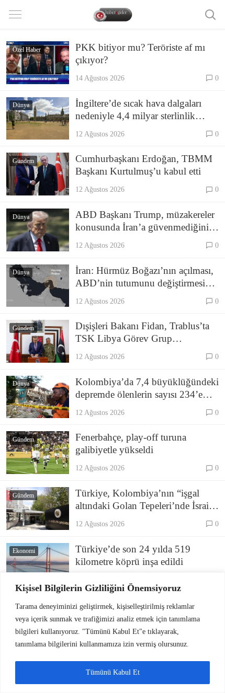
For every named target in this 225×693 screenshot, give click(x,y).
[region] (112, 632)
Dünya (21, 105)
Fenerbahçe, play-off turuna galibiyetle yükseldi (130, 443)
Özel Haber (27, 49)
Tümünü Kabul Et (113, 672)
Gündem (23, 161)
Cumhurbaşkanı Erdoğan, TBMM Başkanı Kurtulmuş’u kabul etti (143, 165)
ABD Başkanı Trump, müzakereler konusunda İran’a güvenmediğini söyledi (145, 221)
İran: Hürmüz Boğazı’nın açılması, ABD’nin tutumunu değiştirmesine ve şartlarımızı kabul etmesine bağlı (145, 277)
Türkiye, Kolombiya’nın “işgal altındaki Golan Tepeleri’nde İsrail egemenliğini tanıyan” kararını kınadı (143, 500)
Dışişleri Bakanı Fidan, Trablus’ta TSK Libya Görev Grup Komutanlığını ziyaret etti (142, 332)
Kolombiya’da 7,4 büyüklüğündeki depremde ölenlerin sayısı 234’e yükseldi (147, 388)
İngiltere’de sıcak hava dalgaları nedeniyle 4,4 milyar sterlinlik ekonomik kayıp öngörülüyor (138, 110)
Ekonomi (24, 551)
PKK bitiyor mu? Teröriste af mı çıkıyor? (140, 53)
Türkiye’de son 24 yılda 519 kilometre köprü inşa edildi (132, 555)
